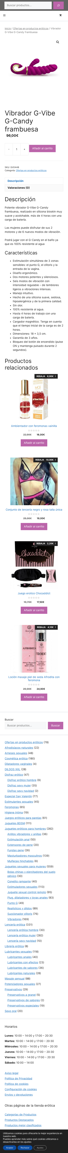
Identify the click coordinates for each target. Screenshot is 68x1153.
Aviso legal (11, 1073)
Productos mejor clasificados (23, 1125)
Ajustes (40, 1147)
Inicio (8, 28)
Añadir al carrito (42, 148)
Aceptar (9, 1147)
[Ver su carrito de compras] (62, 15)
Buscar (9, 719)
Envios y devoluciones (19, 1094)
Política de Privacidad (18, 1078)
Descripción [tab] (16, 180)
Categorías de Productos (20, 1114)
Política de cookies (16, 1084)
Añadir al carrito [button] (34, 442)
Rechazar (25, 1147)
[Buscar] (58, 5)
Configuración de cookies (21, 1089)
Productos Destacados (19, 1120)
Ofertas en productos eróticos (30, 28)
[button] (58, 42)
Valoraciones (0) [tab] (19, 187)
